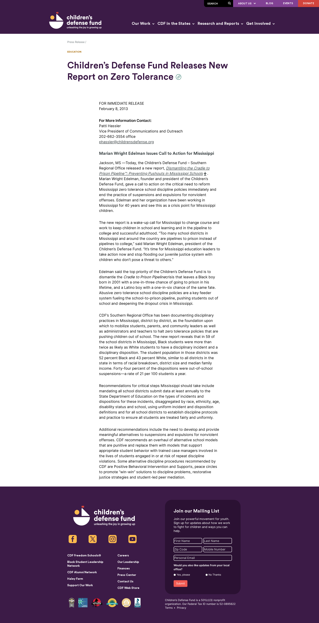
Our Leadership (128, 561)
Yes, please (183, 575)
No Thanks (215, 575)
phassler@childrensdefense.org (126, 142)
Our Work (141, 24)
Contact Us (125, 581)
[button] (179, 77)
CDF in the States (174, 24)
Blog (269, 3)
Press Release (76, 42)
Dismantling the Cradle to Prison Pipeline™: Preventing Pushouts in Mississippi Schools (154, 170)
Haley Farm (75, 578)
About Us (245, 3)
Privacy (181, 608)
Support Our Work (80, 585)
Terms (169, 608)
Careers (123, 555)
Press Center (126, 574)
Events (288, 3)
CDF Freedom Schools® (84, 555)
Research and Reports (219, 24)
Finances (123, 568)
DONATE (308, 3)
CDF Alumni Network (82, 572)
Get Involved (259, 24)
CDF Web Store (128, 587)
